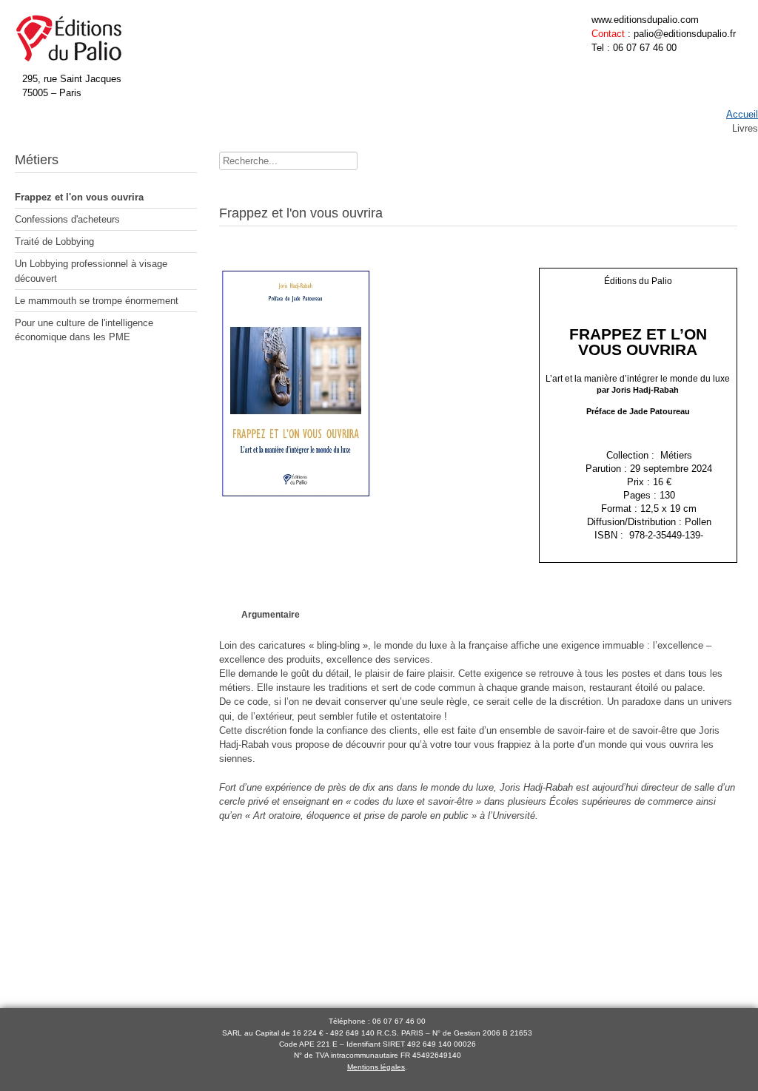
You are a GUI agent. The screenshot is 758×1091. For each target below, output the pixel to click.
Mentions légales (376, 1067)
